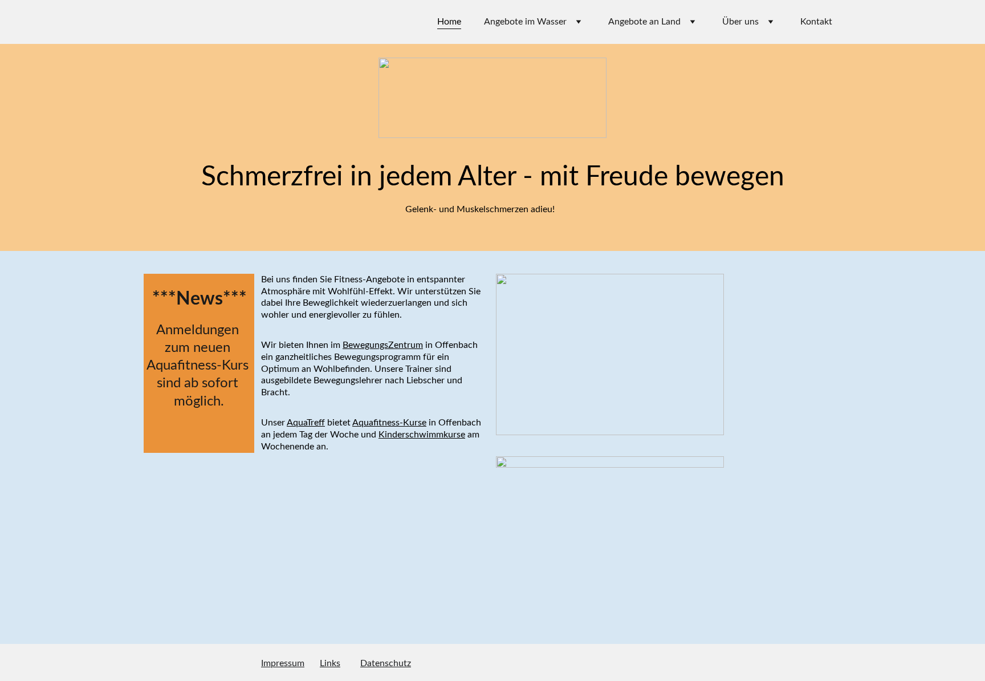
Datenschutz (385, 663)
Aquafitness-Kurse (389, 422)
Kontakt (816, 21)
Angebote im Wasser (525, 21)
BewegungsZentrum (383, 345)
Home (449, 21)
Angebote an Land (644, 21)
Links (330, 663)
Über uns (740, 21)
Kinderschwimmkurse (421, 434)
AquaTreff (306, 422)
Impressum (282, 663)
